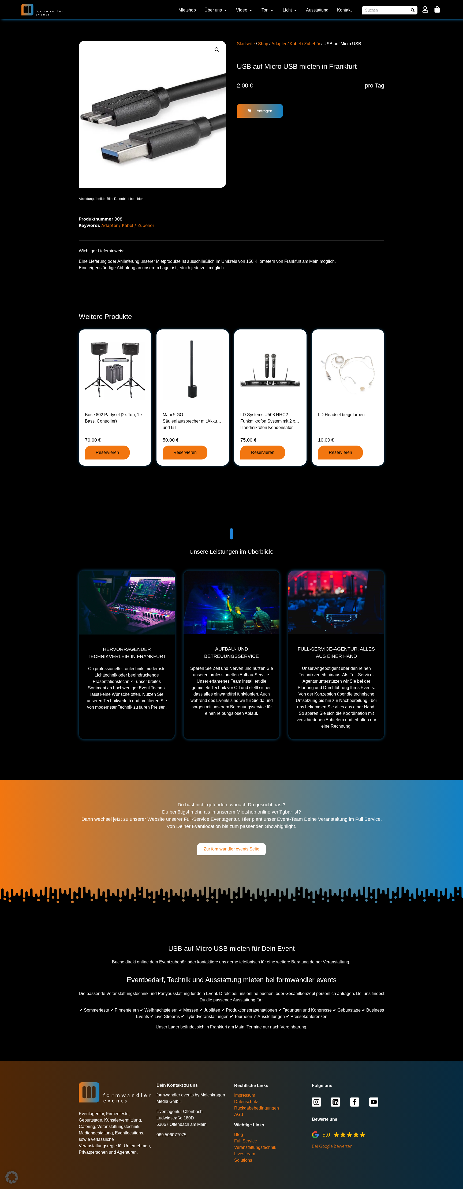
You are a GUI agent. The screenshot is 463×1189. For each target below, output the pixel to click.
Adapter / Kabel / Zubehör (295, 43)
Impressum (244, 1095)
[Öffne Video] (251, 10)
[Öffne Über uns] (225, 10)
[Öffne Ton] (272, 10)
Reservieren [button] (107, 452)
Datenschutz (246, 1101)
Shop (263, 43)
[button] (217, 50)
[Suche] (413, 10)
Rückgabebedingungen (256, 1108)
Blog (238, 1134)
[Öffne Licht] (295, 10)
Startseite (246, 43)
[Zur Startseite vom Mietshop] (42, 10)
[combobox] (385, 10)
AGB (238, 1114)
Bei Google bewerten (332, 1146)
